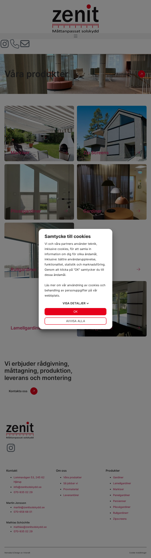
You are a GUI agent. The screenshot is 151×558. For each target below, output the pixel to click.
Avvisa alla (75, 321)
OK (75, 311)
